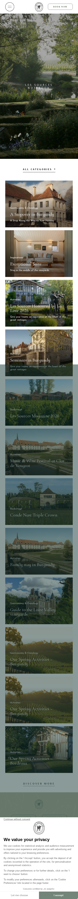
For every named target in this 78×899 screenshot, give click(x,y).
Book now (60, 6)
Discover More (39, 783)
